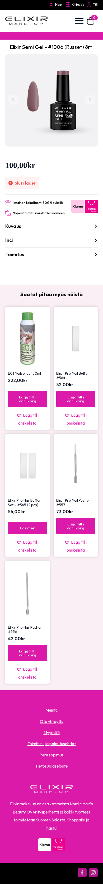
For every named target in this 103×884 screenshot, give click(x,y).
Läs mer (27, 527)
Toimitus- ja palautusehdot (51, 743)
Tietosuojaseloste (51, 766)
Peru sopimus (51, 755)
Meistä (51, 710)
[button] (27, 419)
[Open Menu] (79, 21)
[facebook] (82, 872)
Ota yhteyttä (51, 721)
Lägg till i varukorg (27, 398)
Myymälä (52, 732)
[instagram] (93, 872)
